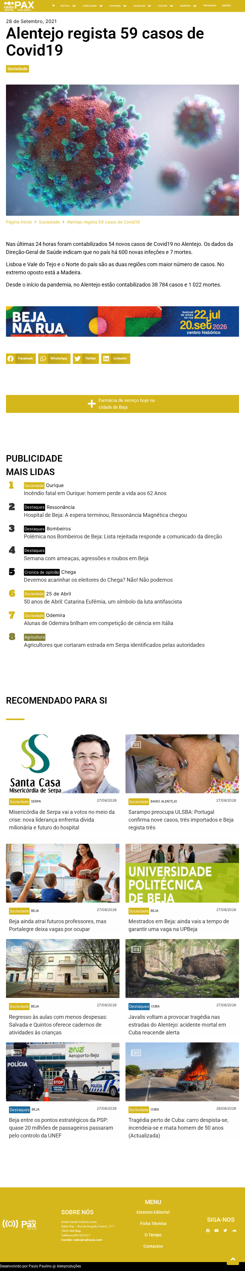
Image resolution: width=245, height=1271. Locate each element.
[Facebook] (208, 1230)
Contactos (153, 1246)
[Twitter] (225, 1230)
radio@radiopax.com (88, 1239)
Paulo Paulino (40, 1266)
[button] (21, 358)
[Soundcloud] (234, 1230)
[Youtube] (216, 1230)
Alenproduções (69, 1266)
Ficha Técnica (153, 1223)
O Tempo (153, 1234)
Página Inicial (19, 221)
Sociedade (17, 68)
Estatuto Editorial (153, 1212)
